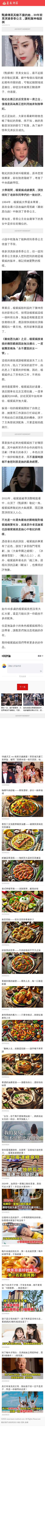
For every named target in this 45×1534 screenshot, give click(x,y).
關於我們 (4, 1422)
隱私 (22, 1422)
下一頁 (22, 687)
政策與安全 (12, 1422)
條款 (19, 1422)
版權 (26, 1422)
